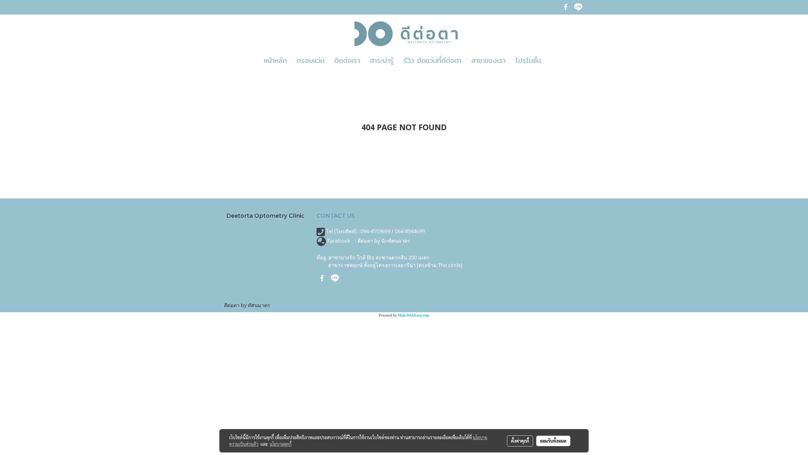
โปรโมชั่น (528, 60)
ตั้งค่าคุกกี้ (520, 441)
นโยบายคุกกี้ (281, 444)
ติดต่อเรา (347, 60)
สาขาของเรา (488, 60)
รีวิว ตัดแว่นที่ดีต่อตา (432, 60)
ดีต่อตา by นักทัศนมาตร (384, 240)
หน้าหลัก (275, 60)
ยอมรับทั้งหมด (553, 441)
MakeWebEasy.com (413, 315)
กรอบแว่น (310, 60)
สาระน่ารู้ (382, 60)
